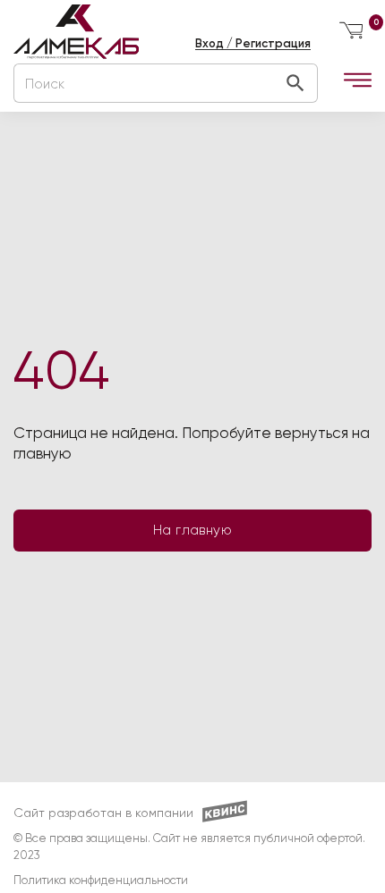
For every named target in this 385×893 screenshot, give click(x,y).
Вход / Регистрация (253, 43)
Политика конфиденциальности (100, 881)
